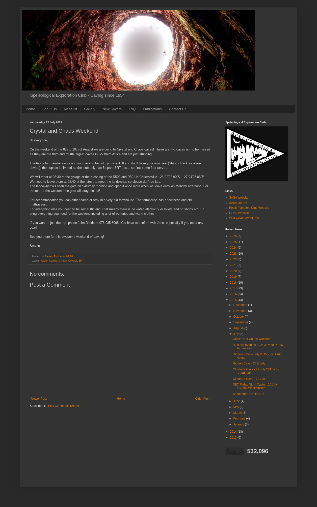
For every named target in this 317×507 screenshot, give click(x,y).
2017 (234, 288)
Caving (53, 260)
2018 (234, 282)
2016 (234, 294)
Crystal (72, 260)
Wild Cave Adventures (244, 218)
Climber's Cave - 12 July (249, 379)
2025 (234, 242)
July (236, 334)
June (237, 401)
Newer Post (39, 398)
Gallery (89, 109)
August (238, 328)
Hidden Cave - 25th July (249, 363)
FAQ (132, 109)
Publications (152, 109)
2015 (234, 300)
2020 (234, 271)
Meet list (70, 109)
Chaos (63, 260)
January (239, 424)
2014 (234, 431)
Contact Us (177, 109)
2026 (234, 236)
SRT (81, 260)
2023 (234, 253)
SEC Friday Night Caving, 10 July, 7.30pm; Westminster (255, 386)
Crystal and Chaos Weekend (252, 339)
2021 (234, 265)
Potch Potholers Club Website (249, 207)
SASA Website (238, 197)
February (239, 418)
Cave (44, 260)
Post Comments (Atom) (63, 406)
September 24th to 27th (248, 394)
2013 (234, 437)
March (237, 413)
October (239, 316)
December (240, 305)
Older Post (202, 398)
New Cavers (112, 109)
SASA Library (238, 203)
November (240, 311)
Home (30, 109)
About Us (49, 109)
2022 (234, 259)
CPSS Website (239, 213)
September (241, 322)
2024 (234, 247)
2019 (234, 276)
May (236, 407)
